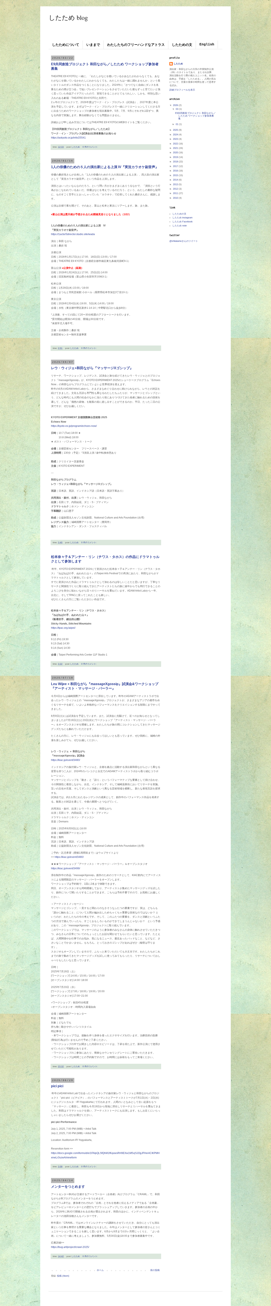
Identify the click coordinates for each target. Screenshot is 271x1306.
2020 (175, 152)
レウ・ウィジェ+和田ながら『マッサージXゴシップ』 (92, 368)
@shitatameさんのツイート (183, 241)
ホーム (100, 1270)
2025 (175, 130)
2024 (175, 134)
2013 (175, 184)
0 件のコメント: (90, 147)
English (206, 44)
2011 (175, 193)
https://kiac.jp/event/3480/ (65, 760)
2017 (175, 166)
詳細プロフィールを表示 (182, 89)
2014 (175, 179)
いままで (93, 45)
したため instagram (182, 217)
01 (177, 124)
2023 (175, 139)
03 (177, 109)
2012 (175, 189)
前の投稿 (155, 1270)
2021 (175, 148)
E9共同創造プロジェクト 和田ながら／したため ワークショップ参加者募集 (195, 116)
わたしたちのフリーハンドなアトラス (136, 45)
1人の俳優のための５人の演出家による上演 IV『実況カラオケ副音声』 (105, 167)
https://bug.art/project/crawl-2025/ (70, 1247)
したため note (179, 225)
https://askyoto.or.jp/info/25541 (68, 137)
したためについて (65, 45)
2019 (175, 157)
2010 (175, 198)
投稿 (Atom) (63, 1276)
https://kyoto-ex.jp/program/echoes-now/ (74, 425)
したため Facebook (182, 221)
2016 (175, 170)
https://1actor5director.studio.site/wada (73, 234)
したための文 (182, 45)
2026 (175, 105)
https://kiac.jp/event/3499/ (65, 868)
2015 (175, 175)
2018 (175, 161)
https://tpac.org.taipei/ (63, 627)
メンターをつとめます (68, 1186)
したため (178, 63)
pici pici (57, 1086)
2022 (175, 143)
